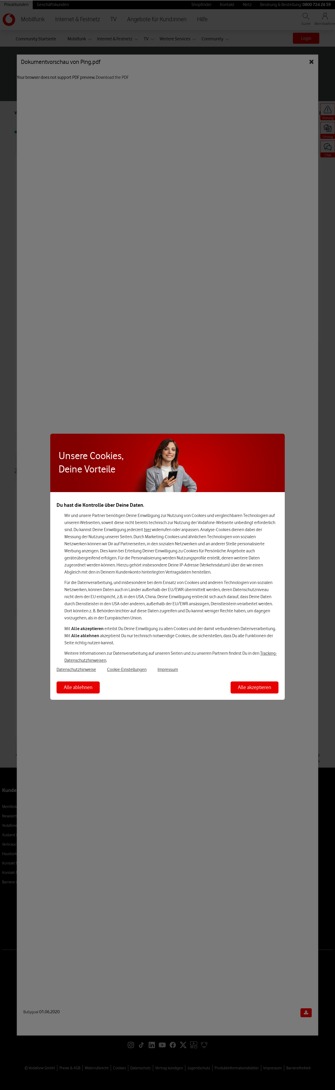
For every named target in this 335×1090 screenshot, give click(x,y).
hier (147, 529)
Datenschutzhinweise (76, 669)
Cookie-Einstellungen (127, 669)
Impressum (168, 669)
